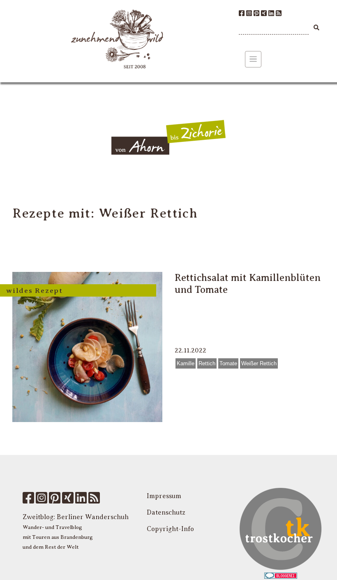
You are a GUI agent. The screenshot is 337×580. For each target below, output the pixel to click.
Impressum (164, 496)
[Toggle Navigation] (253, 59)
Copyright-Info (170, 529)
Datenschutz (166, 512)
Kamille (185, 363)
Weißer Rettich (259, 363)
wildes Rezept (34, 290)
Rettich (207, 363)
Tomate (228, 363)
